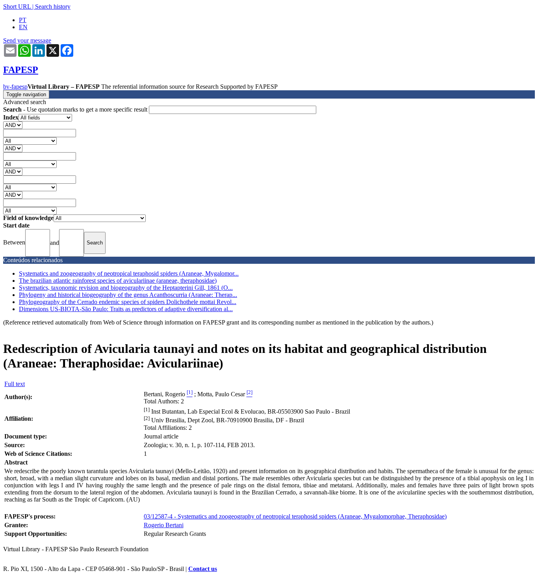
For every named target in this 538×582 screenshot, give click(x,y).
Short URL (17, 6)
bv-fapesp (15, 86)
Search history (52, 6)
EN (23, 27)
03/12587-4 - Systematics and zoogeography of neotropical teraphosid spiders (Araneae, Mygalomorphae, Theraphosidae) (295, 516)
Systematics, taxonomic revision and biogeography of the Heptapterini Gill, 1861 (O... (126, 287)
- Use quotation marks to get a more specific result (76, 109)
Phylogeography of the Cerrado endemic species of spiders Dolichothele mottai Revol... (127, 301)
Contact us (202, 568)
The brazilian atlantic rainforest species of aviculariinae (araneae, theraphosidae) (118, 280)
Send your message (27, 40)
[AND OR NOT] (12, 124)
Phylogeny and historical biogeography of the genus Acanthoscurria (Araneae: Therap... (128, 294)
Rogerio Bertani (164, 525)
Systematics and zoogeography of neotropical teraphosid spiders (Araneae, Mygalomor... (129, 273)
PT (22, 20)
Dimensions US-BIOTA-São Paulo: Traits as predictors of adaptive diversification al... (126, 309)
